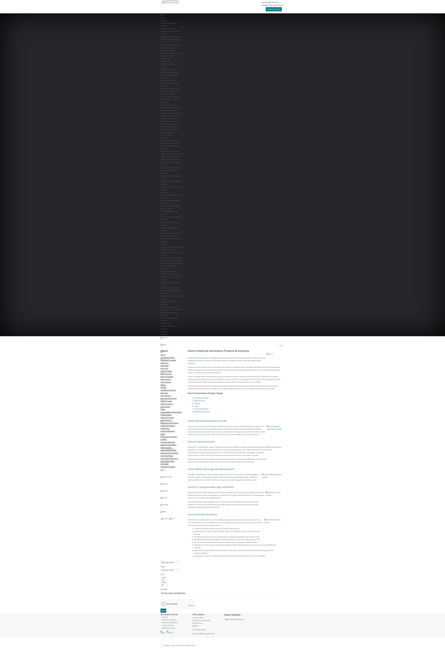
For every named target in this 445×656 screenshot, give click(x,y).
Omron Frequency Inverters (201, 441)
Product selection (168, 625)
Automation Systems (201, 398)
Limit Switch (164, 464)
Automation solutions (169, 620)
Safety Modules (166, 415)
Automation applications (170, 622)
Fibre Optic (164, 393)
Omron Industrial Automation (198, 358)
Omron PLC (164, 369)
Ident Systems (165, 407)
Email (163, 574)
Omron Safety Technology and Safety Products (211, 469)
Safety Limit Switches (168, 426)
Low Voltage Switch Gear (169, 459)
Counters (164, 440)
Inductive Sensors (167, 404)
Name (163, 567)
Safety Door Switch (167, 418)
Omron (163, 355)
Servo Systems (166, 382)
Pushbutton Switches (168, 467)
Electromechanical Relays (169, 453)
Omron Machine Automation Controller (207, 420)
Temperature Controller (169, 437)
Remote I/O (164, 363)
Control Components (201, 409)
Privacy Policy (190, 645)
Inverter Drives (166, 380)
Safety (196, 406)
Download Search (273, 9)
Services (165, 617)
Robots (163, 385)
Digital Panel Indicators (168, 445)
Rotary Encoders (166, 401)
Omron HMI (164, 366)
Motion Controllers (167, 377)
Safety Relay (165, 429)
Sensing (197, 403)
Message (164, 589)
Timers (163, 434)
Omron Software (166, 371)
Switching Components (202, 412)
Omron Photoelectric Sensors (202, 514)
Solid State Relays (167, 456)
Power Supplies (166, 448)
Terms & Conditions (177, 645)
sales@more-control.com (272, 5)
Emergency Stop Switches (169, 423)
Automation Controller (168, 360)
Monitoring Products (168, 461)
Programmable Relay (168, 442)
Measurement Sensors (169, 399)
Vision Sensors (166, 396)
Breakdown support (169, 628)
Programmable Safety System (171, 412)
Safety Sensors (166, 420)
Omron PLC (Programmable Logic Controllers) (211, 487)
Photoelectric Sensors (168, 390)
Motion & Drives (199, 401)
